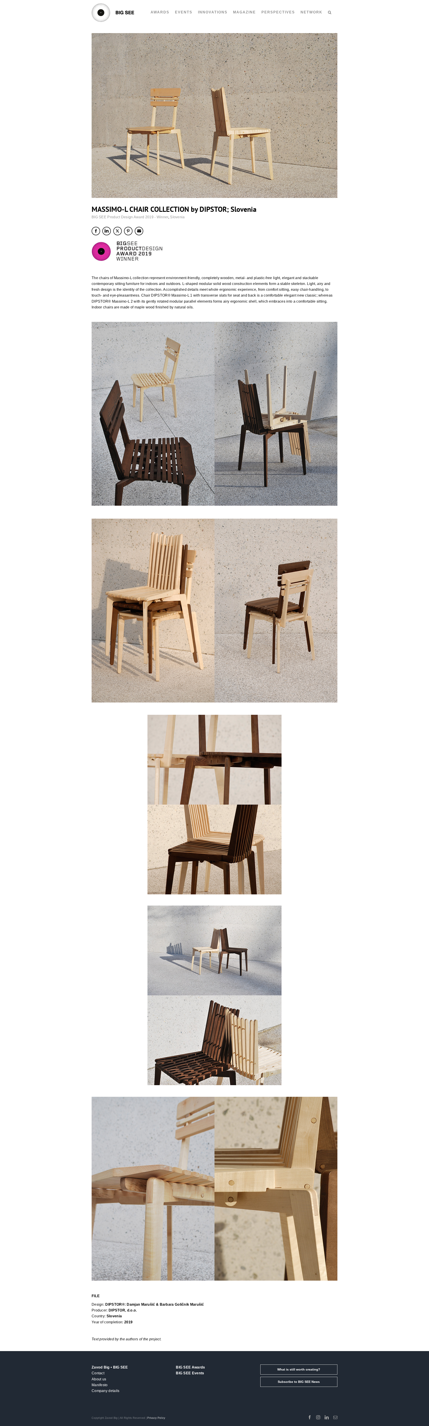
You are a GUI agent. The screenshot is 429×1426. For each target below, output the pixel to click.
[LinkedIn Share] (106, 231)
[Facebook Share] (96, 231)
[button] (330, 12)
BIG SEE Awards (190, 1367)
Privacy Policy (156, 1418)
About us (99, 1379)
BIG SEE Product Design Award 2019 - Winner (130, 217)
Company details (106, 1391)
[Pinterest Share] (128, 231)
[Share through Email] (139, 231)
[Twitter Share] (117, 231)
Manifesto (100, 1385)
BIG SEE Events (190, 1373)
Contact (98, 1373)
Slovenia (177, 217)
